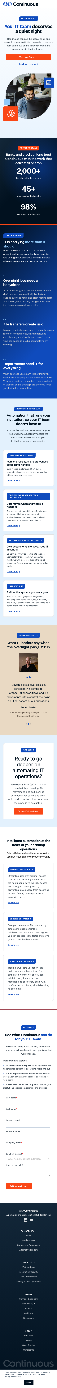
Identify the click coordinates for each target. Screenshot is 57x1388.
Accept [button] (28, 1382)
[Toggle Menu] (51, 4)
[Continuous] (20, 4)
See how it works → (28, 64)
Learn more (13, 481)
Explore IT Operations (28, 811)
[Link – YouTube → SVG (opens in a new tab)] (31, 1220)
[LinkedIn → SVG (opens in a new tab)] (25, 1220)
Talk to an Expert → (28, 57)
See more (13, 903)
